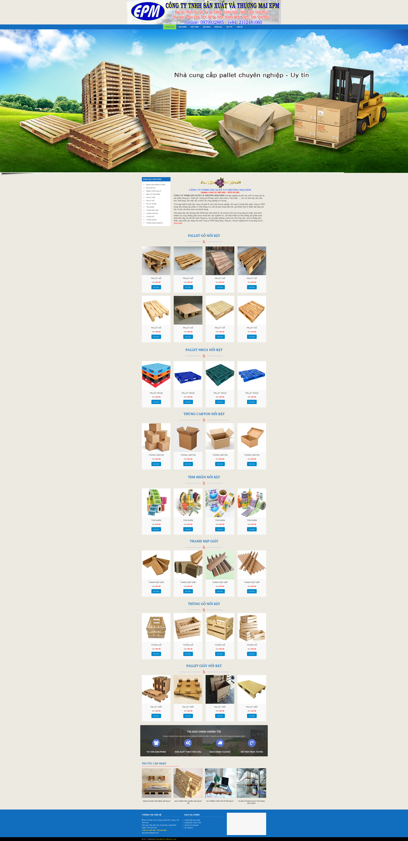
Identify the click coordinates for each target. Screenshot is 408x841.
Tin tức (229, 27)
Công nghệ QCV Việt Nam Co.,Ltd (165, 839)
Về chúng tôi (188, 828)
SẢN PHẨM (182, 27)
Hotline (258, 839)
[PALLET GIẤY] (156, 689)
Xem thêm (156, 287)
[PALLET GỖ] (156, 260)
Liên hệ (239, 27)
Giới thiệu (195, 27)
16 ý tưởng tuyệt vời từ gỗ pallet (219, 801)
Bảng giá (218, 27)
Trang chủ (169, 27)
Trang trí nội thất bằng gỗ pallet (156, 801)
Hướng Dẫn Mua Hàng (192, 820)
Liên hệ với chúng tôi (191, 825)
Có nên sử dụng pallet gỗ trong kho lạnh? (251, 802)
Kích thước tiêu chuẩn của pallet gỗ (188, 802)
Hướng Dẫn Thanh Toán (192, 823)
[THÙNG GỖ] (156, 627)
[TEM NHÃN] (156, 502)
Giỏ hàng (206, 27)
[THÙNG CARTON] (156, 437)
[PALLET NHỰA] (156, 375)
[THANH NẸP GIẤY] (156, 564)
